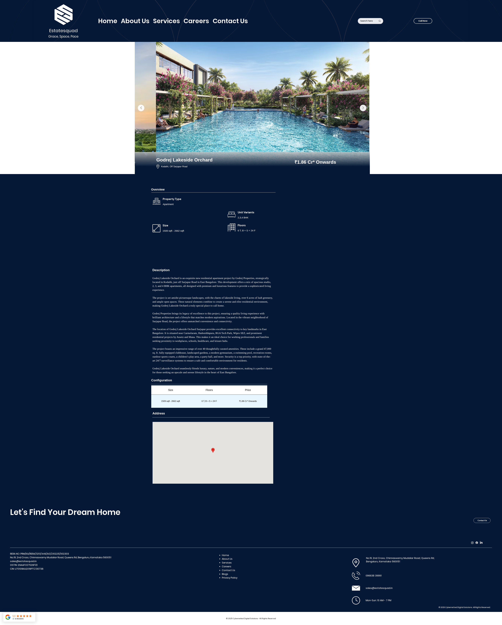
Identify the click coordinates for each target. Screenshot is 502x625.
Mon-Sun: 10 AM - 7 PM (378, 600)
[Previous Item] (141, 108)
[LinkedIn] (481, 542)
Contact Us (228, 570)
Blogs (225, 574)
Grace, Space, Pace (63, 36)
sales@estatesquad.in (23, 561)
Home (225, 555)
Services (227, 562)
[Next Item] (363, 108)
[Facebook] (476, 542)
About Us (227, 558)
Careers (227, 566)
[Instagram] (472, 542)
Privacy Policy (229, 577)
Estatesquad (63, 30)
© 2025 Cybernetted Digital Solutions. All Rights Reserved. (464, 607)
